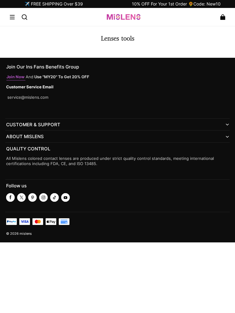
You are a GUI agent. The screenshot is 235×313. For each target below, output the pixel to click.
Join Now (15, 77)
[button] (12, 17)
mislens (26, 234)
